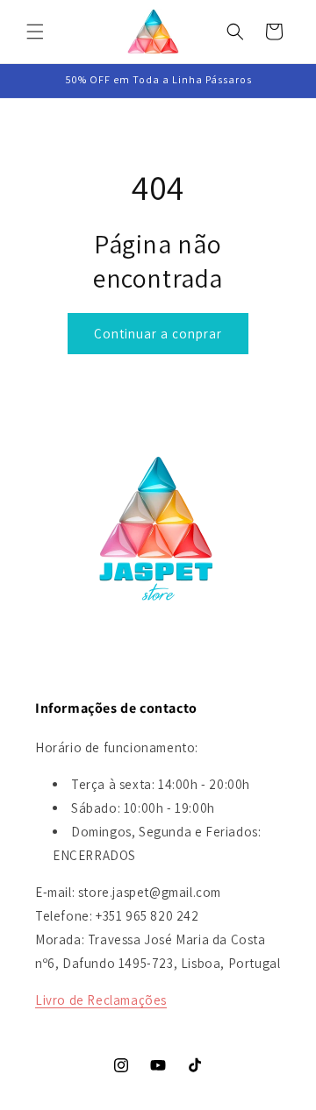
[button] (35, 31)
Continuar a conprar (158, 333)
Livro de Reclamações (101, 1000)
